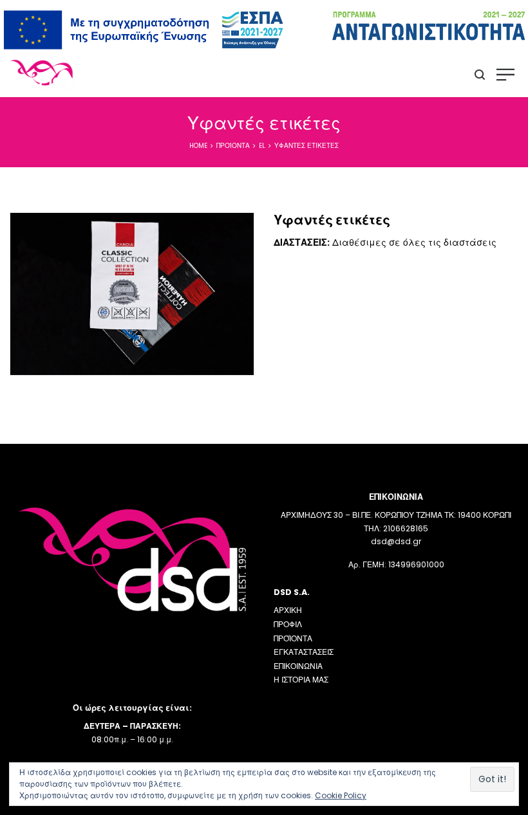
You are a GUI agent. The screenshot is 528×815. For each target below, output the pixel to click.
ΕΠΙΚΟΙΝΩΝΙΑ (298, 666)
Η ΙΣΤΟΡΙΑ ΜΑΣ (301, 679)
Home (198, 146)
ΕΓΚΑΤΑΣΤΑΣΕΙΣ (304, 651)
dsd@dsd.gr (396, 541)
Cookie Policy (340, 795)
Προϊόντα (233, 146)
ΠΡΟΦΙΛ (288, 624)
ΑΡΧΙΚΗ (288, 610)
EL (262, 146)
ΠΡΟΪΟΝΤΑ (293, 638)
